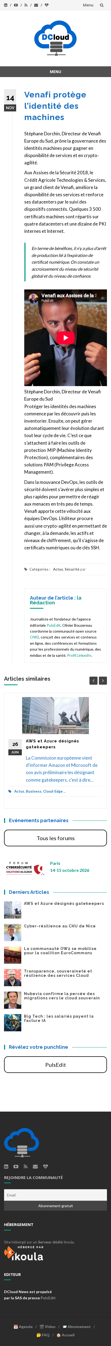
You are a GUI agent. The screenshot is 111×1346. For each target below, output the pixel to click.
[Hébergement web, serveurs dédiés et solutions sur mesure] (24, 1252)
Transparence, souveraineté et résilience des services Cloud (58, 973)
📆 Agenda (23, 1326)
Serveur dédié (50, 1242)
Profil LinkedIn (79, 655)
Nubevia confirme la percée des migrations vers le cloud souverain (62, 996)
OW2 (34, 637)
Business (33, 791)
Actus (58, 569)
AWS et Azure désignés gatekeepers (64, 903)
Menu (88, 5)
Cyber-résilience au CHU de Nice (60, 926)
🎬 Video (47, 1326)
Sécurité (72, 569)
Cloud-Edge (53, 791)
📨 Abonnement (76, 1326)
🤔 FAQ (43, 1335)
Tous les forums (56, 838)
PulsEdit (54, 625)
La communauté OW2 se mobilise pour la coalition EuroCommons (60, 950)
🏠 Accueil (65, 1335)
